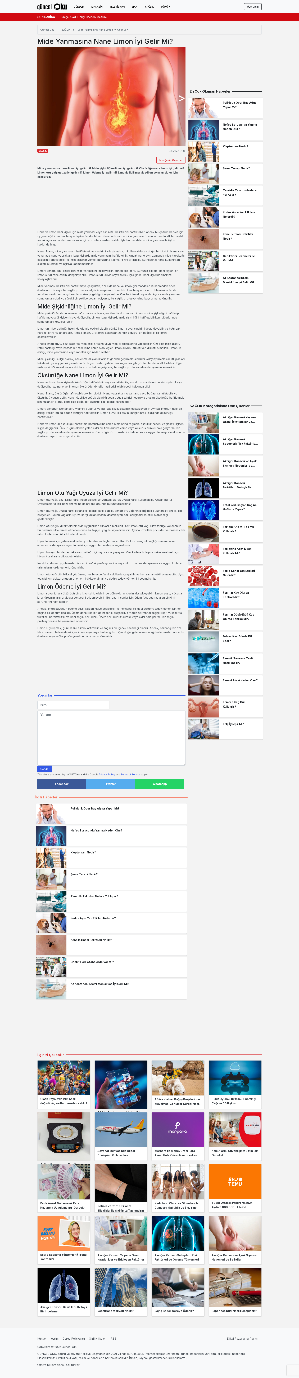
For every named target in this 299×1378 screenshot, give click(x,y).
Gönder (44, 768)
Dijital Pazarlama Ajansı (242, 1338)
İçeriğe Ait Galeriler (171, 160)
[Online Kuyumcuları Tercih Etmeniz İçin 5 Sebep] (63, 1136)
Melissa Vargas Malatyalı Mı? (80, 17)
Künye (41, 1338)
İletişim (54, 1338)
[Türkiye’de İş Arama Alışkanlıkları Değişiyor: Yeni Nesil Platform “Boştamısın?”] (120, 1084)
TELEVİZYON (117, 6)
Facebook (62, 784)
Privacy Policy (107, 774)
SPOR (135, 6)
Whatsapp (159, 784)
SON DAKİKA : (47, 17)
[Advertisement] (111, 204)
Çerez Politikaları (74, 1338)
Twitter (111, 784)
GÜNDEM (79, 6)
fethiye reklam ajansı (50, 1365)
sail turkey (73, 1365)
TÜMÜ (164, 6)
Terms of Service (131, 774)
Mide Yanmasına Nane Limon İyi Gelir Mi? (103, 29)
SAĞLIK (149, 6)
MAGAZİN (97, 6)
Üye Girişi (253, 6)
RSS (113, 1338)
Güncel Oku (47, 29)
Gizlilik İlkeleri (97, 1338)
